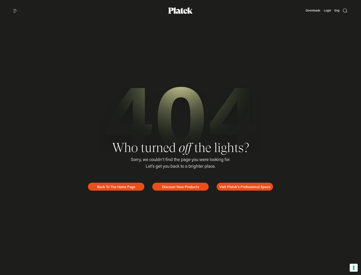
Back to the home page (116, 186)
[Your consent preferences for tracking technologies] (354, 268)
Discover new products (180, 186)
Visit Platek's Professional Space (244, 186)
